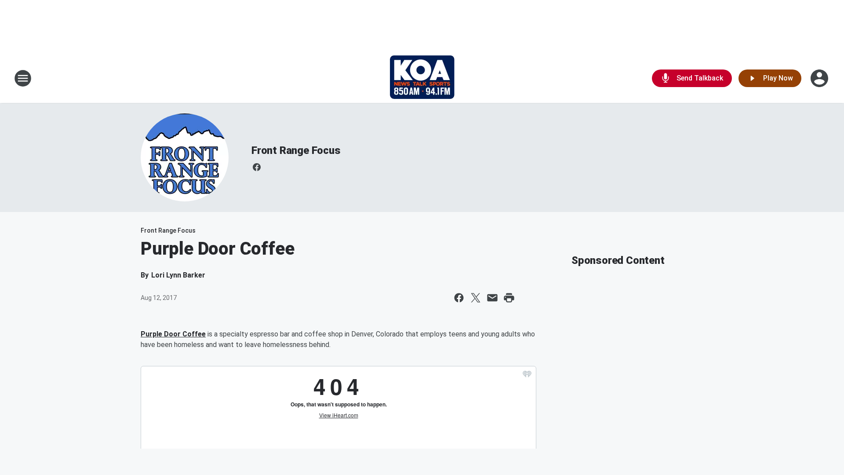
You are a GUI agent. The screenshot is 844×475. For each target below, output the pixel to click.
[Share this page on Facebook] (459, 298)
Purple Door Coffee (173, 334)
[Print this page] (509, 298)
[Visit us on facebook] (256, 167)
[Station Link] (422, 78)
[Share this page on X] (475, 298)
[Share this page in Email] (492, 298)
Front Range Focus (296, 150)
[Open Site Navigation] (23, 78)
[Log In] (820, 78)
